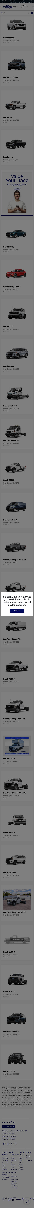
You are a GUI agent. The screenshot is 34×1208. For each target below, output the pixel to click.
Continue (17, 611)
